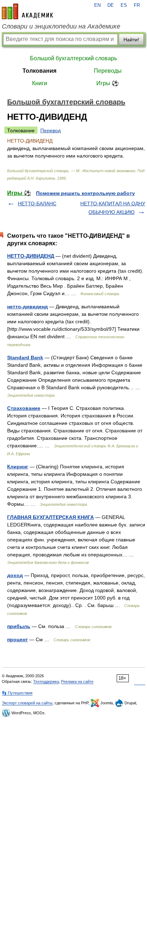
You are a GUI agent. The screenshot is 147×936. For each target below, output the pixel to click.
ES (124, 5)
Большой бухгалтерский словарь (73, 58)
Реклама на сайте (77, 681)
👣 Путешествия (17, 693)
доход (15, 575)
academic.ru (27, 11)
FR (137, 5)
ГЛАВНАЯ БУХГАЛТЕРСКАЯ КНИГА (50, 517)
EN (97, 5)
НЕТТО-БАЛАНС (37, 203)
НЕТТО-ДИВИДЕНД (30, 256)
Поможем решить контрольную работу (85, 193)
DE (110, 5)
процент (17, 639)
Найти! (131, 39)
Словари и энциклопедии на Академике (61, 26)
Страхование (23, 408)
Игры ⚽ (107, 83)
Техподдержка (46, 681)
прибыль (18, 626)
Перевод (50, 130)
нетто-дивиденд (27, 306)
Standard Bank (25, 357)
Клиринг (17, 466)
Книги (39, 83)
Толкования (39, 71)
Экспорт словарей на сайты (27, 703)
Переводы (108, 71)
